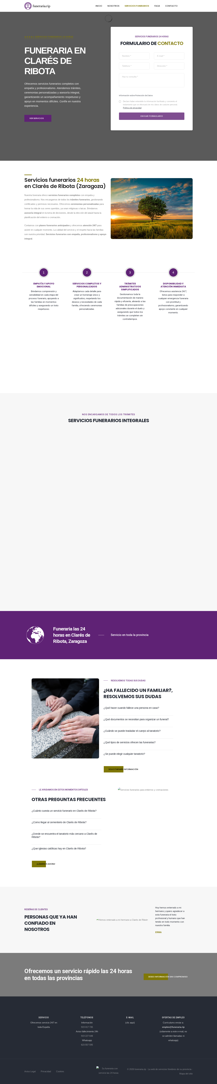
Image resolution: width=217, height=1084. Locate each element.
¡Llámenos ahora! (46, 864)
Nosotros (113, 5)
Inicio (99, 5)
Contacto (171, 5)
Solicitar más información (123, 769)
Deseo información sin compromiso (168, 976)
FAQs (157, 5)
